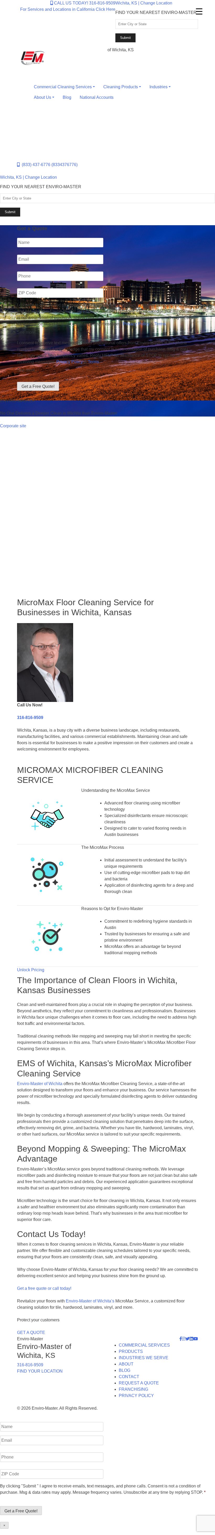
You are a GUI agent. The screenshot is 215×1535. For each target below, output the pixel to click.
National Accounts (97, 97)
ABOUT (126, 1364)
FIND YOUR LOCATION (40, 1371)
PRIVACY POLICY (136, 1395)
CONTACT (129, 1376)
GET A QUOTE (31, 1332)
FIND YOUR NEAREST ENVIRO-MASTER (156, 12)
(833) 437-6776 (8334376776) (49, 164)
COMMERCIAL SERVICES (144, 1345)
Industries (158, 87)
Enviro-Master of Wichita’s (90, 1301)
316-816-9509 (30, 717)
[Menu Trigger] (199, 11)
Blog (67, 97)
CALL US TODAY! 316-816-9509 (84, 3)
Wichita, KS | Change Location (143, 3)
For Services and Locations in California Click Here (67, 9)
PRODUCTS (131, 1351)
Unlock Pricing (30, 970)
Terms (160, 324)
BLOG (124, 1370)
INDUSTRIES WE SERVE (143, 1358)
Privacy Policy (136, 324)
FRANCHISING (133, 1389)
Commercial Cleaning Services (63, 87)
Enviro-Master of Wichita (39, 1083)
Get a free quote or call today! (44, 1288)
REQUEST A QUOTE (139, 1383)
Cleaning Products (120, 87)
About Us (42, 97)
